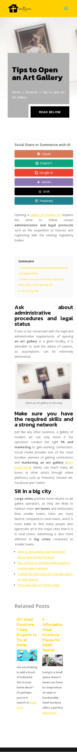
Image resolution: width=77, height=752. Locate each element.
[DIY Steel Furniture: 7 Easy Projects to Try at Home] (27, 660)
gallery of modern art (45, 215)
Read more (49, 713)
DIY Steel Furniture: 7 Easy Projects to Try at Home (27, 632)
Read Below (50, 112)
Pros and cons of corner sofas (39, 585)
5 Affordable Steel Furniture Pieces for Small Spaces (52, 635)
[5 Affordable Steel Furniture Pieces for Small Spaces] (52, 665)
